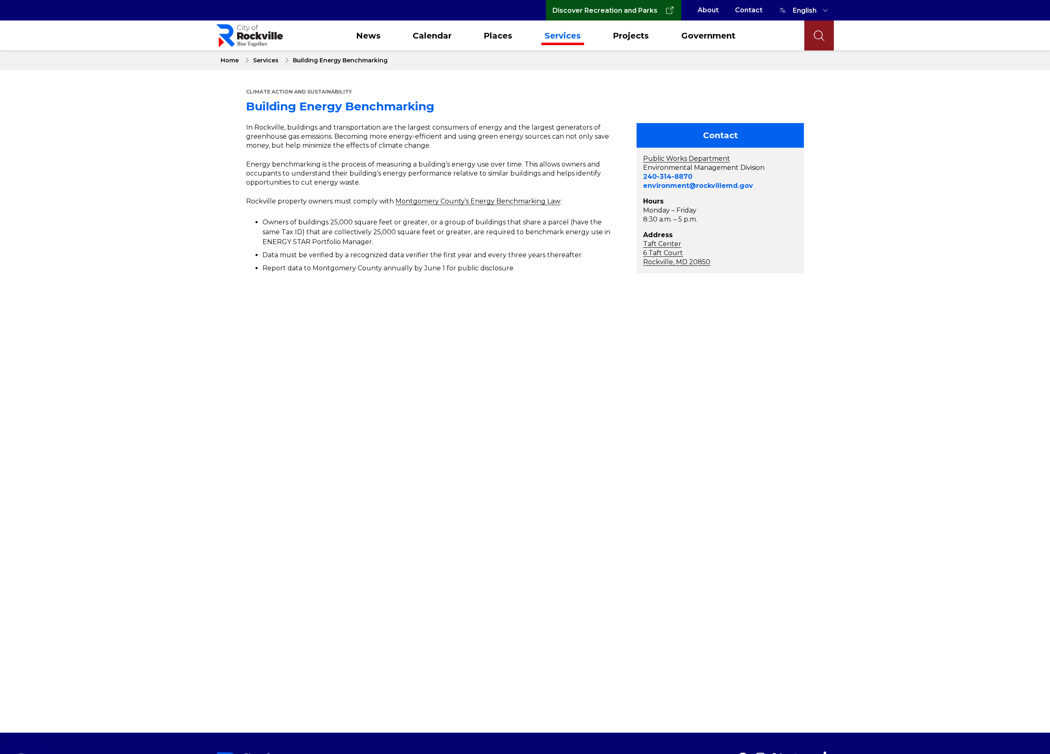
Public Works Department (686, 158)
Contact (748, 10)
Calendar (432, 36)
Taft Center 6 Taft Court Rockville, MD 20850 (676, 253)
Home (230, 60)
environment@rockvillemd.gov (698, 186)
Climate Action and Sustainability (299, 92)
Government (708, 36)
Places (498, 36)
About (708, 10)
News (368, 36)
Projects (631, 36)
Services (563, 36)
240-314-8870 (667, 177)
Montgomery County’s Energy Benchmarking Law (477, 201)
